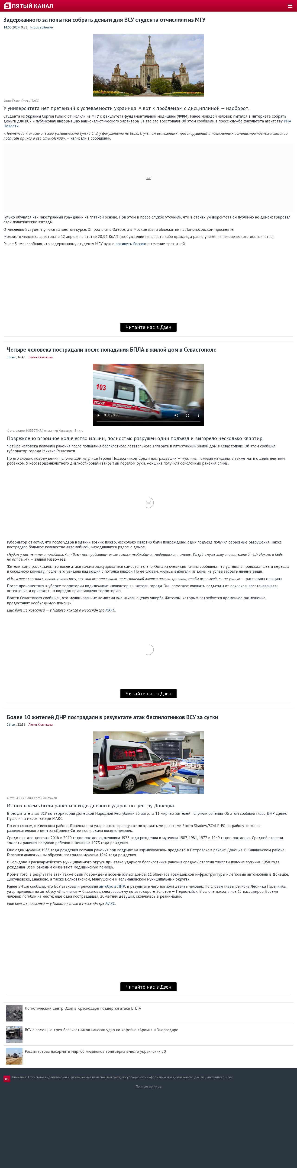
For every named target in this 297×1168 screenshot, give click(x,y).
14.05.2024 (11, 27)
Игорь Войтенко (41, 27)
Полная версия (148, 1086)
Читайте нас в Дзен (148, 327)
